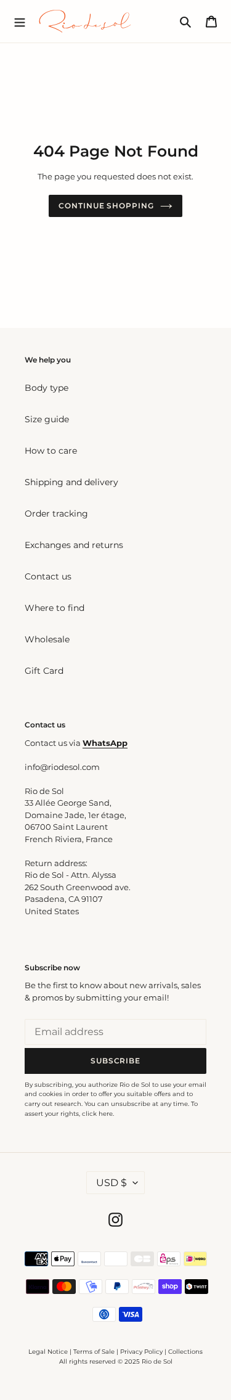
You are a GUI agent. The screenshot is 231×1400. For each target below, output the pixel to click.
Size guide (47, 419)
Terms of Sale (94, 1352)
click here (97, 1114)
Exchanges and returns (74, 545)
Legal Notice (48, 1352)
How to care (51, 450)
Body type (46, 387)
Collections (185, 1352)
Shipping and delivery (71, 482)
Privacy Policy (142, 1352)
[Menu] (20, 21)
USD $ (111, 1183)
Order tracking (56, 513)
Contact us (48, 576)
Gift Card (44, 670)
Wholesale (47, 639)
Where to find (54, 607)
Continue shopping (106, 205)
